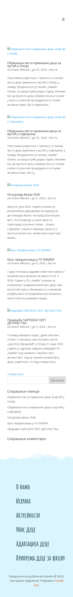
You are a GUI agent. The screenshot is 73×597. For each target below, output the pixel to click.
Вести (53, 69)
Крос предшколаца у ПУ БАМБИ (30, 259)
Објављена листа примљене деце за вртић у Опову (34, 64)
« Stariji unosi (15, 374)
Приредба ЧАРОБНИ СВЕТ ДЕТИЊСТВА (26, 321)
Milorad (24, 69)
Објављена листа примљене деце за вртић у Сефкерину (34, 132)
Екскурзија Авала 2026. (23, 194)
